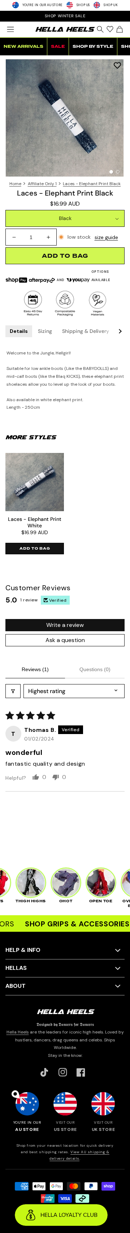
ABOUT (15, 986)
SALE (58, 46)
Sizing (45, 331)
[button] (10, 29)
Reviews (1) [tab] (35, 669)
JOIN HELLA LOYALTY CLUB (65, 15)
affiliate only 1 (42, 184)
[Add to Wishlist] (117, 65)
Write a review (65, 625)
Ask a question (65, 640)
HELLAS (16, 968)
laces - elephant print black (92, 184)
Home (15, 184)
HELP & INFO (22, 950)
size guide (106, 237)
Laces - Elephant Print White (34, 522)
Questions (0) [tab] (94, 669)
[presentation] (65, 118)
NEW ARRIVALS (23, 46)
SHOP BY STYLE (93, 46)
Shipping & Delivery (85, 331)
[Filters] (13, 691)
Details (19, 331)
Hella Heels (17, 1032)
